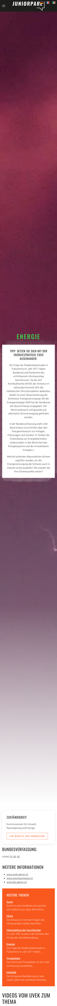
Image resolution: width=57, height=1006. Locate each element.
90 (18, 856)
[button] (3, 6)
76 (11, 856)
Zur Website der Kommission (27, 836)
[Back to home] (28, 6)
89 (14, 856)
